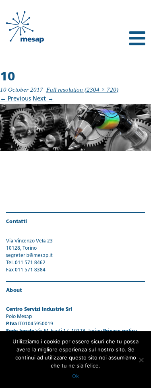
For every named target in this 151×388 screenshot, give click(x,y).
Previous (15, 99)
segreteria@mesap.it (29, 255)
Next (43, 99)
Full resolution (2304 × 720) (82, 89)
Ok (75, 376)
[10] (75, 128)
